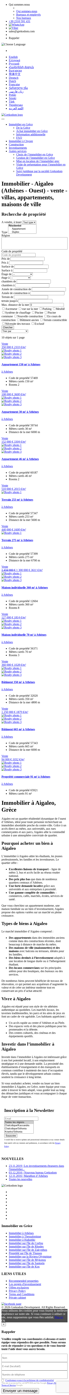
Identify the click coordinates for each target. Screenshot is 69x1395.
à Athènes (7, 371)
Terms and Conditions (21, 1294)
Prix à (4, 262)
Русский (14, 63)
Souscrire (11, 1135)
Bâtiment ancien (29, 320)
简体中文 (15, 74)
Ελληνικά (14, 60)
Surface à (6, 270)
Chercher (8, 327)
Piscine (39, 312)
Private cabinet (17, 1297)
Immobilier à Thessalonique (25, 1236)
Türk (12, 101)
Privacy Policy (17, 1290)
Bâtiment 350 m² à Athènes (18, 682)
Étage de (6, 274)
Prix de (5, 258)
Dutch (12, 81)
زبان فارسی (16, 91)
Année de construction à (15, 293)
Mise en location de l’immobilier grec (37, 161)
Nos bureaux (23, 18)
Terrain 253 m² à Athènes (17, 499)
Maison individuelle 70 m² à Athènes (23, 634)
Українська (16, 104)
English (13, 57)
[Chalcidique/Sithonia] (18, 1128)
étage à (5, 277)
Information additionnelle (30, 134)
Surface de (7, 266)
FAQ (19, 137)
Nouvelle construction (30, 316)
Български (15, 70)
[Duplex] (22, 232)
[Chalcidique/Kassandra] (18, 1125)
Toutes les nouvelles (20, 1179)
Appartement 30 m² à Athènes (20, 411)
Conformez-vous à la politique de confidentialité (29, 1380)
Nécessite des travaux (17, 323)
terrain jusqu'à (9, 300)
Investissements (18, 147)
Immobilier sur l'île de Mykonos (27, 1259)
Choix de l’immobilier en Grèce (34, 154)
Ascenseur (11, 308)
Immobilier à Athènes (21, 1233)
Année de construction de (16, 289)
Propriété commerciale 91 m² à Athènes (25, 776)
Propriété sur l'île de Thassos (25, 1253)
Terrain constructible (55, 320)
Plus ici (59, 1317)
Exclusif (39, 323)
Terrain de (7, 297)
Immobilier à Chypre (21, 141)
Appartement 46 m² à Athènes (20, 459)
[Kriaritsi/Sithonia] (18, 1131)
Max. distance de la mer (15, 304)
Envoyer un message (20, 1391)
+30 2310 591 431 (19, 21)
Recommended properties (23, 1280)
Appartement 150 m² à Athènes (20, 364)
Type (4, 232)
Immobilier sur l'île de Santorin (27, 1263)
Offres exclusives (19, 1287)
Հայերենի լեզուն (21, 67)
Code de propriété (11, 251)
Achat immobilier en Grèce (32, 131)
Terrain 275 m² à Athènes (17, 540)
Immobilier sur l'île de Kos (24, 1266)
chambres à (8, 285)
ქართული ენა (18, 88)
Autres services (17, 151)
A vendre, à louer (11, 222)
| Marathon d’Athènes (28, 1175)
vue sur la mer (30, 308)
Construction (16, 144)
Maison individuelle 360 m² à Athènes (24, 587)
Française (14, 84)
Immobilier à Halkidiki (22, 1239)
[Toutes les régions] (18, 1122)
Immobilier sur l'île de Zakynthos (28, 1249)
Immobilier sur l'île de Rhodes (26, 1246)
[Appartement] (22, 229)
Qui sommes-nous (26, 11)
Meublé (60, 308)
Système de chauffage (18, 312)
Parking (47, 308)
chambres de (8, 281)
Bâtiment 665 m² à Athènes (18, 729)
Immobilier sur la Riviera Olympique (30, 1256)
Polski (12, 94)
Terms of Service (8, 1385)
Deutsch (13, 77)
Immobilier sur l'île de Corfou (26, 1243)
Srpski (12, 98)
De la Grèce (23, 127)
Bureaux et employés (28, 14)
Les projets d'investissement (25, 1284)
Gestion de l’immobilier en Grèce (35, 157)
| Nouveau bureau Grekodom (33, 1172)
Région (5, 235)
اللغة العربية (16, 108)
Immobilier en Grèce (21, 124)
